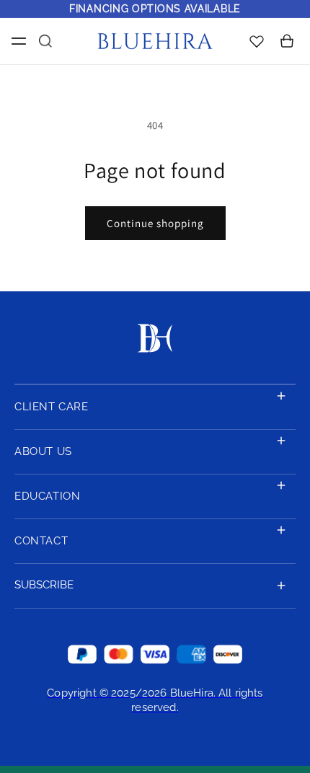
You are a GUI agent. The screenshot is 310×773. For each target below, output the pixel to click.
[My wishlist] (256, 40)
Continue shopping (155, 223)
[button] (15, 41)
